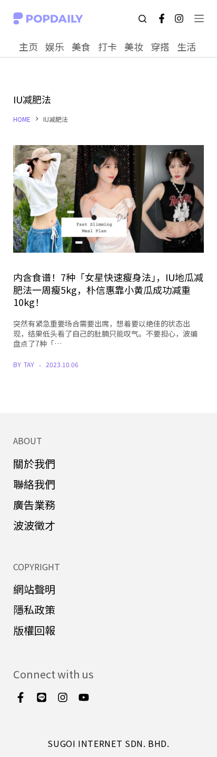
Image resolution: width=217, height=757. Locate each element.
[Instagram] (179, 18)
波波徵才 (34, 525)
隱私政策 (34, 609)
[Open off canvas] (199, 18)
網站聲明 (34, 589)
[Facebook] (161, 18)
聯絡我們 (34, 484)
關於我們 (34, 463)
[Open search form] (142, 19)
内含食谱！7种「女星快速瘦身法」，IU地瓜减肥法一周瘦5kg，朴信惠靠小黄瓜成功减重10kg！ (108, 289)
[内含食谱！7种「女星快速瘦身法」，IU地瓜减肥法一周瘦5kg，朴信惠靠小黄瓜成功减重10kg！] (108, 199)
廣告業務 (34, 504)
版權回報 (34, 630)
